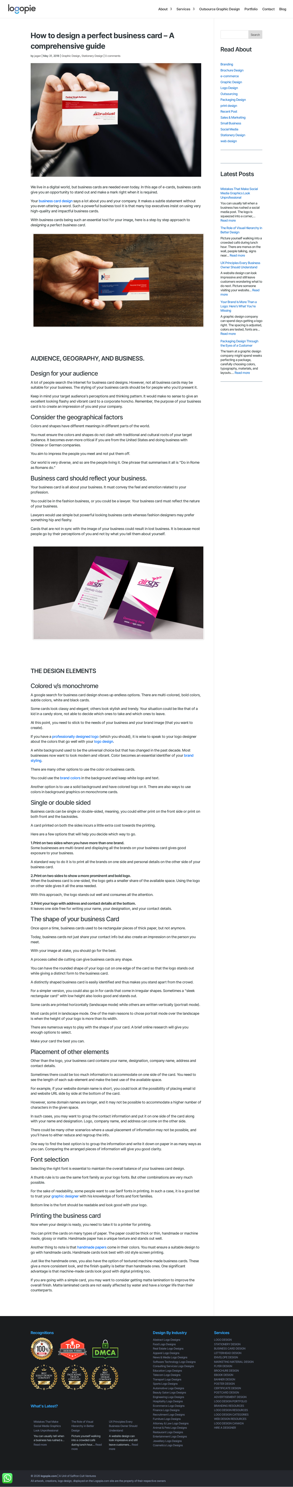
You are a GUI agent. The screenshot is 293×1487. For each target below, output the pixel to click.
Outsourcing (229, 94)
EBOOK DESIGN (223, 1375)
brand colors (70, 778)
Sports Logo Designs (165, 1383)
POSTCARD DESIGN (226, 1392)
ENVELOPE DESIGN (226, 1357)
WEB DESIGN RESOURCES (230, 1419)
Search (255, 34)
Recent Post (229, 111)
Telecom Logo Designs (166, 1375)
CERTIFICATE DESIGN (227, 1388)
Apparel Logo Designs (166, 1353)
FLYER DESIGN (223, 1366)
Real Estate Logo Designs (168, 1348)
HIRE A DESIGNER (225, 1427)
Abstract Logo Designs (166, 1339)
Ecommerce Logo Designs (168, 1405)
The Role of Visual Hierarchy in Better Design (82, 1426)
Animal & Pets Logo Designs (170, 1427)
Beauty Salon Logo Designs (169, 1392)
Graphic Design (71, 55)
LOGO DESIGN (223, 1339)
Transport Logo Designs (167, 1379)
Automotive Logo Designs (168, 1388)
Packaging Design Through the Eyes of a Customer (239, 343)
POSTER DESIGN (224, 1383)
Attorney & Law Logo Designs (171, 1423)
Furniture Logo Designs (167, 1419)
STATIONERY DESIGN (227, 1344)
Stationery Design (92, 55)
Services (183, 9)
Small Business (231, 123)
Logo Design (229, 88)
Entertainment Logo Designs (170, 1436)
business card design (55, 201)
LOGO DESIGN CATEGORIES (231, 1414)
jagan (37, 55)
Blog (282, 9)
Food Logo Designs (164, 1344)
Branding (227, 64)
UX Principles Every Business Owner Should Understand (240, 265)
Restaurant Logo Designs (168, 1432)
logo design (103, 741)
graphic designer (65, 1196)
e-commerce (230, 76)
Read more (228, 220)
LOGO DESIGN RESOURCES (231, 1410)
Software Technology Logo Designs (174, 1361)
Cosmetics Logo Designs (168, 1445)
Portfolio (251, 9)
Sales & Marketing (233, 117)
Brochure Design (232, 70)
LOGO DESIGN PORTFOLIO (230, 1401)
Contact (268, 9)
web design (229, 141)
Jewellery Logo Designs (167, 1441)
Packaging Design (233, 100)
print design (229, 106)
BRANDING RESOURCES (229, 1405)
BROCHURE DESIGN (226, 1370)
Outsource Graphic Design (219, 9)
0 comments (112, 55)
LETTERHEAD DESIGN (227, 1353)
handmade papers (91, 1247)
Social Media (229, 129)
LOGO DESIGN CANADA (229, 1423)
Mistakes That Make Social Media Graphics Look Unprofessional (239, 193)
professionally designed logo (75, 736)
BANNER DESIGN (224, 1379)
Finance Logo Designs (166, 1410)
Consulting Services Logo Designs (173, 1366)
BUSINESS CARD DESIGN (229, 1348)
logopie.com (49, 1476)
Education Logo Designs (167, 1370)
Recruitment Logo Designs (169, 1414)
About (163, 9)
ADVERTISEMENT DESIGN (230, 1397)
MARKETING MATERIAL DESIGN (234, 1361)
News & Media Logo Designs (170, 1357)
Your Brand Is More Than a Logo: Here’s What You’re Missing (239, 306)
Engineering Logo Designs (168, 1397)
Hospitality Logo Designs (168, 1401)
